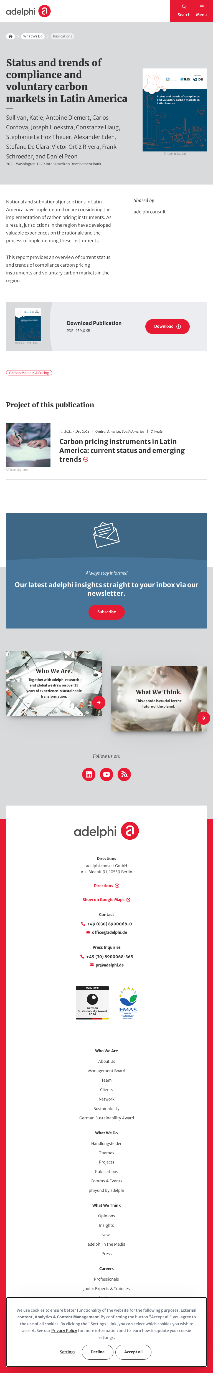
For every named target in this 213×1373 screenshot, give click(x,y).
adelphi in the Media (106, 1244)
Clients (106, 1089)
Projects (106, 1162)
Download (164, 326)
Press (107, 1253)
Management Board (106, 1070)
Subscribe (106, 611)
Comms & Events (106, 1180)
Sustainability (107, 1108)
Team (106, 1080)
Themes (106, 1152)
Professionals (106, 1279)
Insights (106, 1225)
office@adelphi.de (109, 932)
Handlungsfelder (106, 1143)
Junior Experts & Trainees (106, 1288)
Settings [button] (67, 1351)
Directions (103, 885)
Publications (106, 1171)
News (106, 1234)
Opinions (106, 1215)
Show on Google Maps (104, 899)
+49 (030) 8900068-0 (109, 924)
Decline (98, 1351)
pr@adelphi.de (110, 965)
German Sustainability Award (106, 1117)
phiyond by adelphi (106, 1190)
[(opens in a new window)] (128, 1018)
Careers (106, 1268)
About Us (106, 1061)
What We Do (32, 36)
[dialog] (106, 1332)
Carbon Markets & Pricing (29, 373)
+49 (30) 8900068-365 (109, 956)
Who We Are (106, 1050)
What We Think (106, 1205)
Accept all (133, 1351)
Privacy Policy (64, 1330)
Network (107, 1099)
